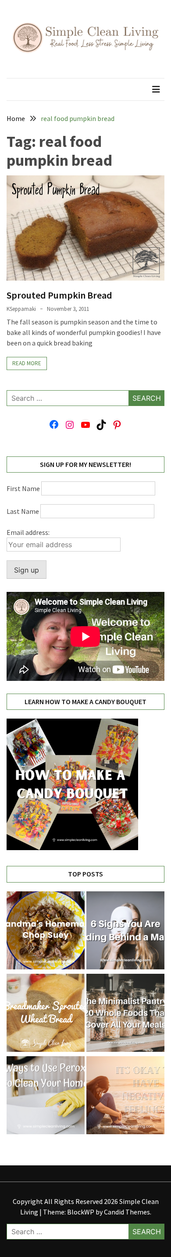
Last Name (23, 511)
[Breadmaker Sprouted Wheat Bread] (46, 1014)
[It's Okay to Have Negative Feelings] (125, 1096)
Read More (26, 363)
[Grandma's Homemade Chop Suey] (46, 931)
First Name (23, 488)
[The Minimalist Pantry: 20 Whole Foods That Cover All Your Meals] (125, 1014)
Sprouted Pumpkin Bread (59, 295)
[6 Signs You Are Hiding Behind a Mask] (125, 931)
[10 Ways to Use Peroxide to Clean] (46, 1096)
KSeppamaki (21, 309)
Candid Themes (127, 1211)
